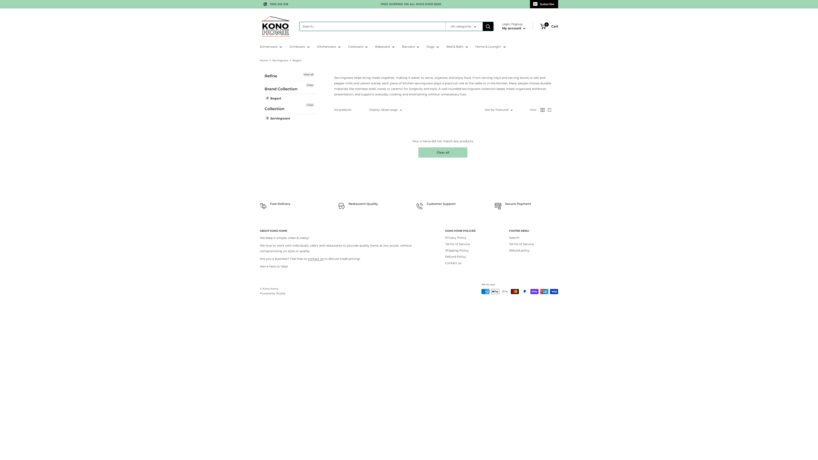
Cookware (355, 47)
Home (264, 60)
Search (514, 238)
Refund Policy (455, 257)
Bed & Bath (454, 47)
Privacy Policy (455, 238)
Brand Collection (281, 89)
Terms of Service (457, 244)
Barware (408, 47)
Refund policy (519, 250)
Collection (274, 108)
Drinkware (297, 47)
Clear (310, 85)
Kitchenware (326, 47)
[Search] (488, 26)
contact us (316, 259)
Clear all (443, 152)
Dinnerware (268, 47)
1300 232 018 (279, 4)
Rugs (430, 47)
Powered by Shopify (273, 293)
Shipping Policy (457, 250)
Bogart (275, 98)
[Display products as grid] (542, 110)
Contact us (453, 263)
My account (512, 28)
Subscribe (547, 4)
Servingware (280, 60)
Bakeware (382, 47)
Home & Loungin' (488, 47)
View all (308, 74)
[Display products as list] (550, 110)
